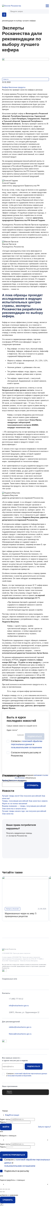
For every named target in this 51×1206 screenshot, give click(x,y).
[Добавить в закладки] (3, 85)
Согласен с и (26, 744)
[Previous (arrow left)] (1, 1191)
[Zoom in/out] (9, 1189)
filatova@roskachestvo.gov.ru (20, 1034)
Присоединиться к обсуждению (14, 781)
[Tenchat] (32, 984)
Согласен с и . (26, 1075)
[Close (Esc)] (1, 1189)
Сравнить (8, 1200)
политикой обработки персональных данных (31, 1074)
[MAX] (25, 984)
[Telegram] (18, 984)
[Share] (4, 1189)
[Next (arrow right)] (4, 1191)
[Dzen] (46, 984)
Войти (6, 1127)
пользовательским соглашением (26, 747)
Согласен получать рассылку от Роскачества (26, 754)
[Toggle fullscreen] (6, 1189)
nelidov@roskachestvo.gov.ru (20, 1027)
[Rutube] (39, 984)
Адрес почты (12, 730)
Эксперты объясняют (12, 909)
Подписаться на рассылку (16, 1171)
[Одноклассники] (11, 984)
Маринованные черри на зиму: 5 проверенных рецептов (20, 914)
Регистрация (14, 1115)
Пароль (3, 1122)
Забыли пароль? (44, 1127)
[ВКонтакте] (4, 984)
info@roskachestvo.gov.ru (19, 1006)
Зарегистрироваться (14, 1155)
